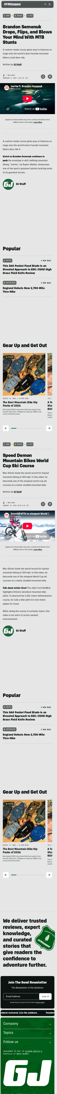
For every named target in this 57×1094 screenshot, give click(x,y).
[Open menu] (49, 4)
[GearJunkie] (12, 4)
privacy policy (40, 1002)
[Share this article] (43, 76)
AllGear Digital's (33, 1051)
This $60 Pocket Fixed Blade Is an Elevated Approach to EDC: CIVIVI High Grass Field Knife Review (27, 270)
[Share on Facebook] (50, 76)
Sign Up (45, 996)
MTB (31, 16)
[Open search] (45, 4)
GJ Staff (21, 184)
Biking (19, 16)
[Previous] (6, 428)
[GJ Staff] (8, 184)
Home (8, 16)
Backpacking (10, 283)
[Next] (49, 428)
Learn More (37, 122)
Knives (8, 260)
